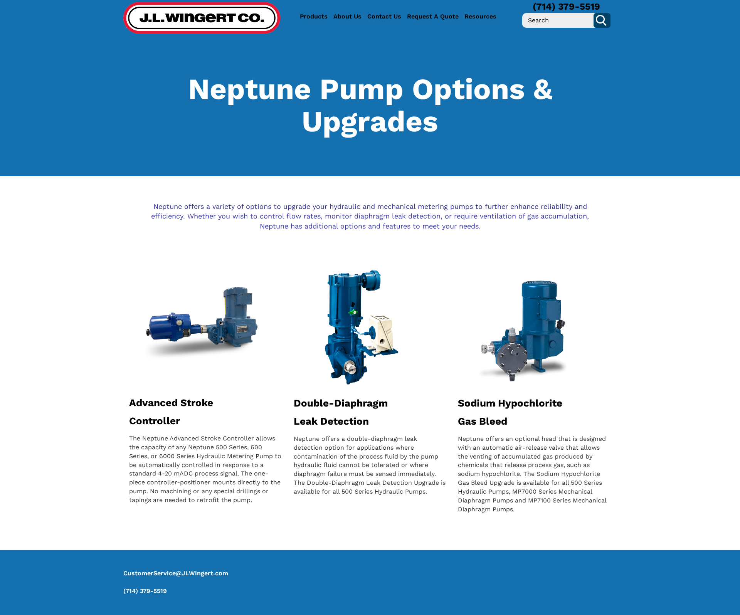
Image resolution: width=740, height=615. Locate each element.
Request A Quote (433, 16)
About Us (347, 16)
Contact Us (384, 16)
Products (314, 16)
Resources (480, 16)
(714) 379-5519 (566, 6)
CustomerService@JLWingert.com (175, 573)
